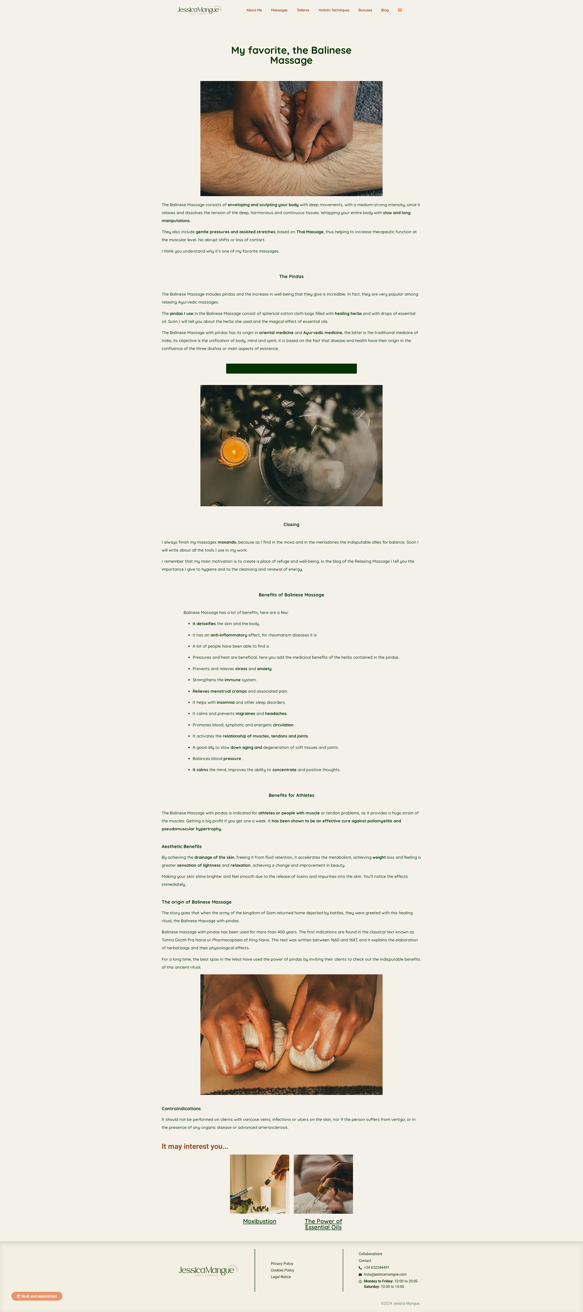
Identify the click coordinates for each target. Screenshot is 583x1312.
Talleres (303, 10)
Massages (279, 10)
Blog (385, 10)
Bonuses (365, 10)
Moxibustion (259, 1221)
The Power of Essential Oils (323, 1224)
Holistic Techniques (334, 10)
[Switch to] (400, 10)
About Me (254, 10)
